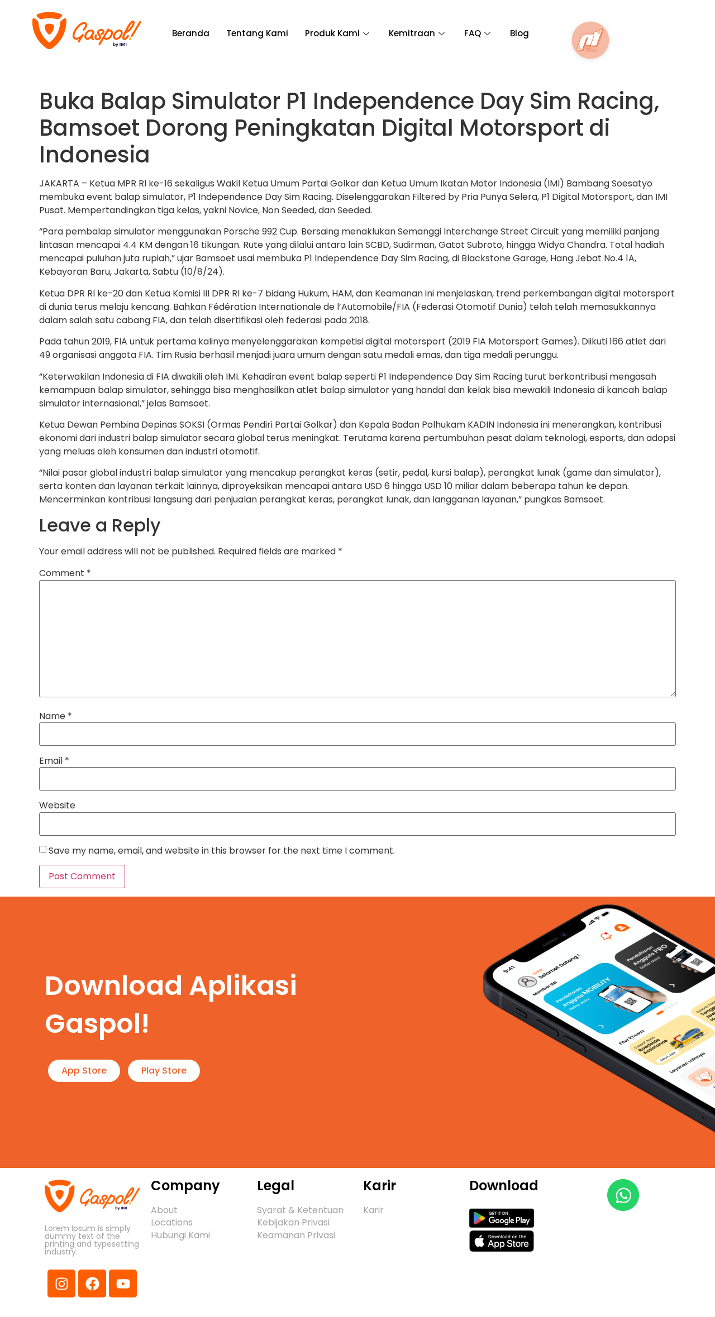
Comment (65, 573)
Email (54, 760)
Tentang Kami (257, 33)
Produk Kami (332, 33)
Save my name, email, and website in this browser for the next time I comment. (222, 850)
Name (55, 716)
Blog (519, 33)
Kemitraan (412, 33)
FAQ (472, 33)
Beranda (190, 33)
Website (57, 805)
